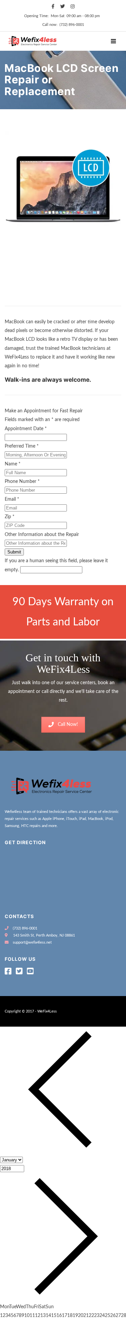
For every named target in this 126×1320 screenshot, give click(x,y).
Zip (9, 516)
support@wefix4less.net (32, 942)
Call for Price (21, 299)
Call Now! (68, 724)
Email (12, 499)
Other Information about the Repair (42, 534)
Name (12, 464)
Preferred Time (22, 446)
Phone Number (22, 481)
